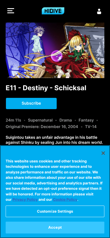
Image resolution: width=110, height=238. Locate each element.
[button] (10, 11)
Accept (55, 227)
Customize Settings (55, 211)
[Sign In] (99, 11)
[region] (55, 191)
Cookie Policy (65, 199)
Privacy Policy (25, 199)
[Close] (103, 153)
